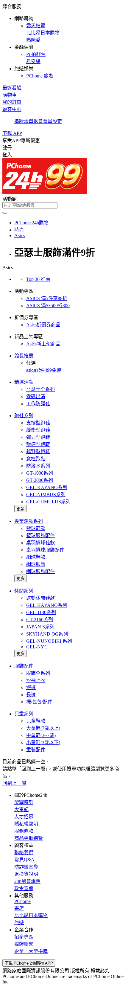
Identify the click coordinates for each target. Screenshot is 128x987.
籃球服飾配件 (40, 535)
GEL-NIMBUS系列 (45, 494)
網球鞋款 (35, 557)
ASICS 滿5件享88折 (46, 298)
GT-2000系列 (39, 480)
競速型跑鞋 (38, 444)
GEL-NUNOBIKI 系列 (49, 641)
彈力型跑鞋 (38, 437)
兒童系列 (23, 713)
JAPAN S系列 (40, 626)
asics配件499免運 (43, 370)
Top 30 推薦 (38, 279)
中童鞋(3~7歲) (41, 735)
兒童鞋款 (35, 721)
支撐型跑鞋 (38, 422)
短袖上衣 (35, 680)
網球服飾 (35, 564)
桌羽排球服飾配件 (45, 549)
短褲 (31, 687)
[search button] (4, 213)
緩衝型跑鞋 (38, 429)
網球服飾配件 (40, 571)
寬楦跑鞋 (35, 458)
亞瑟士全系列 (40, 389)
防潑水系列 (38, 465)
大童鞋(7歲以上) (43, 728)
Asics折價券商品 (43, 324)
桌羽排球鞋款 (40, 542)
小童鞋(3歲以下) (43, 742)
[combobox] (64, 205)
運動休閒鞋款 (40, 598)
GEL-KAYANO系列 (46, 487)
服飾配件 (23, 665)
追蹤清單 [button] (23, 121)
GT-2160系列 (39, 619)
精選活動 (23, 382)
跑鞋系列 (23, 415)
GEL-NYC (37, 646)
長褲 (31, 694)
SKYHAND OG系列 (47, 633)
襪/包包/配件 (39, 701)
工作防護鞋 (38, 403)
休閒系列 (23, 590)
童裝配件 (35, 749)
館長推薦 (23, 355)
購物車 (9, 95)
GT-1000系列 (39, 473)
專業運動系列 (28, 521)
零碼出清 (35, 396)
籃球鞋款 (35, 528)
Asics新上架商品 (43, 343)
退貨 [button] (38, 121)
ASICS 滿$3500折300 (48, 305)
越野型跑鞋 (38, 451)
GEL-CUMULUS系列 (48, 501)
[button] (64, 40)
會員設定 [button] (52, 121)
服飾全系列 (38, 673)
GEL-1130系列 (41, 612)
